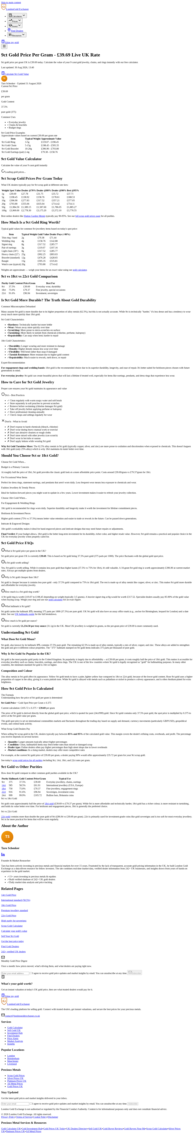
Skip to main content (11, 2)
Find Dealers (17, 31)
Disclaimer (53, 1117)
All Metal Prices (15, 1083)
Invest (15, 26)
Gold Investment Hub (32, 1128)
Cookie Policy (40, 1117)
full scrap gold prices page (87, 216)
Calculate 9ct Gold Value (17, 74)
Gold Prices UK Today (54, 1128)
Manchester (12, 1061)
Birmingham (13, 1058)
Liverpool (12, 1064)
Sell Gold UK (14, 1030)
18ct (4, 788)
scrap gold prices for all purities (27, 760)
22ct (4, 792)
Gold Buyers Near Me (134, 1128)
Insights (11, 1044)
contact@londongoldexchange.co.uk (22, 1016)
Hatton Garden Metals (34, 216)
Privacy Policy (8, 1117)
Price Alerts (12, 1038)
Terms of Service (24, 1117)
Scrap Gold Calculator (157, 1128)
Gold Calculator (15, 1027)
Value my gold (12, 42)
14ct (4, 785)
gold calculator (80, 270)
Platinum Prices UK (16, 1081)
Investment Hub (15, 1033)
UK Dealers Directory (77, 1128)
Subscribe (136, 973)
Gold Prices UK (15, 1086)
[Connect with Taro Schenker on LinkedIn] (3, 855)
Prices (15, 21)
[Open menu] (4, 46)
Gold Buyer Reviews (113, 1128)
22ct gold (5, 816)
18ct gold (49, 803)
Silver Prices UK (15, 1078)
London (11, 1055)
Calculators (17, 16)
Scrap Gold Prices (16, 1075)
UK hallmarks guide (24, 614)
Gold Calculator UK (11, 1128)
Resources (17, 36)
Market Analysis (15, 1041)
